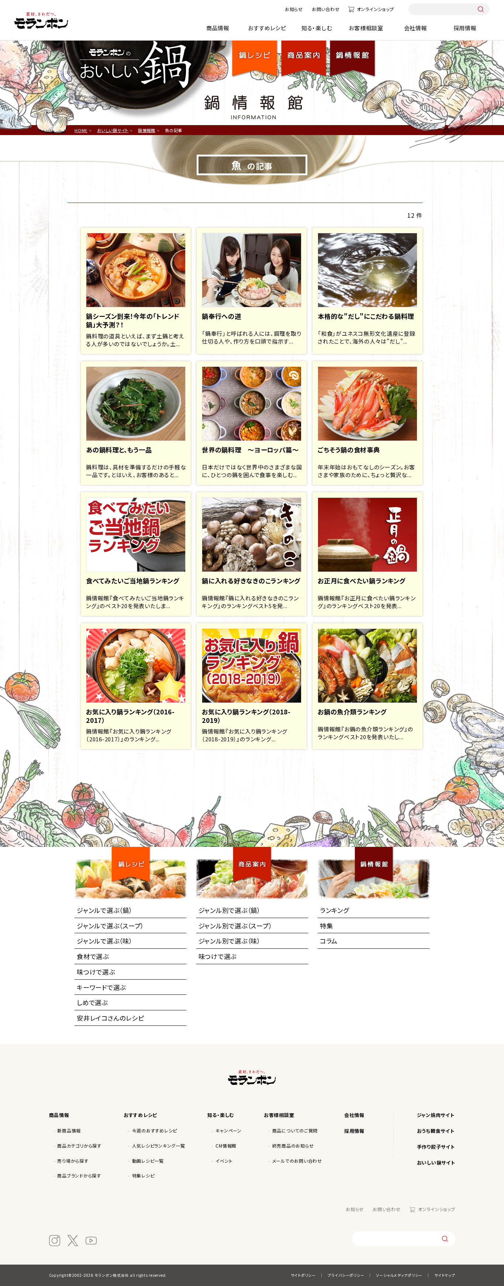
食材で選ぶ (93, 956)
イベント (223, 1161)
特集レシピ (143, 1175)
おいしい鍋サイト (436, 1162)
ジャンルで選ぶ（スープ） (110, 925)
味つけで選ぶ (96, 971)
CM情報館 (226, 1145)
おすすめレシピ (267, 28)
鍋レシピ (255, 53)
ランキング (334, 910)
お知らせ (294, 9)
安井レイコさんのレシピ (110, 1018)
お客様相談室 (366, 28)
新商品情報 (69, 1130)
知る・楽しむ (316, 28)
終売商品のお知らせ (293, 1145)
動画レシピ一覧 (148, 1161)
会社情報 (415, 28)
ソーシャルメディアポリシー (399, 1275)
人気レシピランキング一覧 (158, 1145)
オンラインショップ (375, 9)
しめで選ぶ (92, 1002)
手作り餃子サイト (436, 1146)
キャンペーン (228, 1130)
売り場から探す (72, 1161)
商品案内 (255, 857)
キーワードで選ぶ (101, 987)
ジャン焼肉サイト (436, 1114)
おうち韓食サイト (436, 1130)
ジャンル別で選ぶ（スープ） (235, 925)
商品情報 (217, 28)
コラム (329, 940)
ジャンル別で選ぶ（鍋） (229, 910)
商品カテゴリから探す (79, 1145)
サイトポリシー (303, 1275)
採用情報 (465, 28)
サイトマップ (444, 1275)
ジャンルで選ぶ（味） (104, 940)
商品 (303, 53)
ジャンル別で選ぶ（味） (229, 940)
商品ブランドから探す (79, 1175)
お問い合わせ (326, 9)
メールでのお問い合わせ (297, 1161)
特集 (326, 925)
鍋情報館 (352, 53)
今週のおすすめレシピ (154, 1130)
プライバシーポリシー (346, 1275)
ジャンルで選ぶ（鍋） (104, 910)
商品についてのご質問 (295, 1130)
